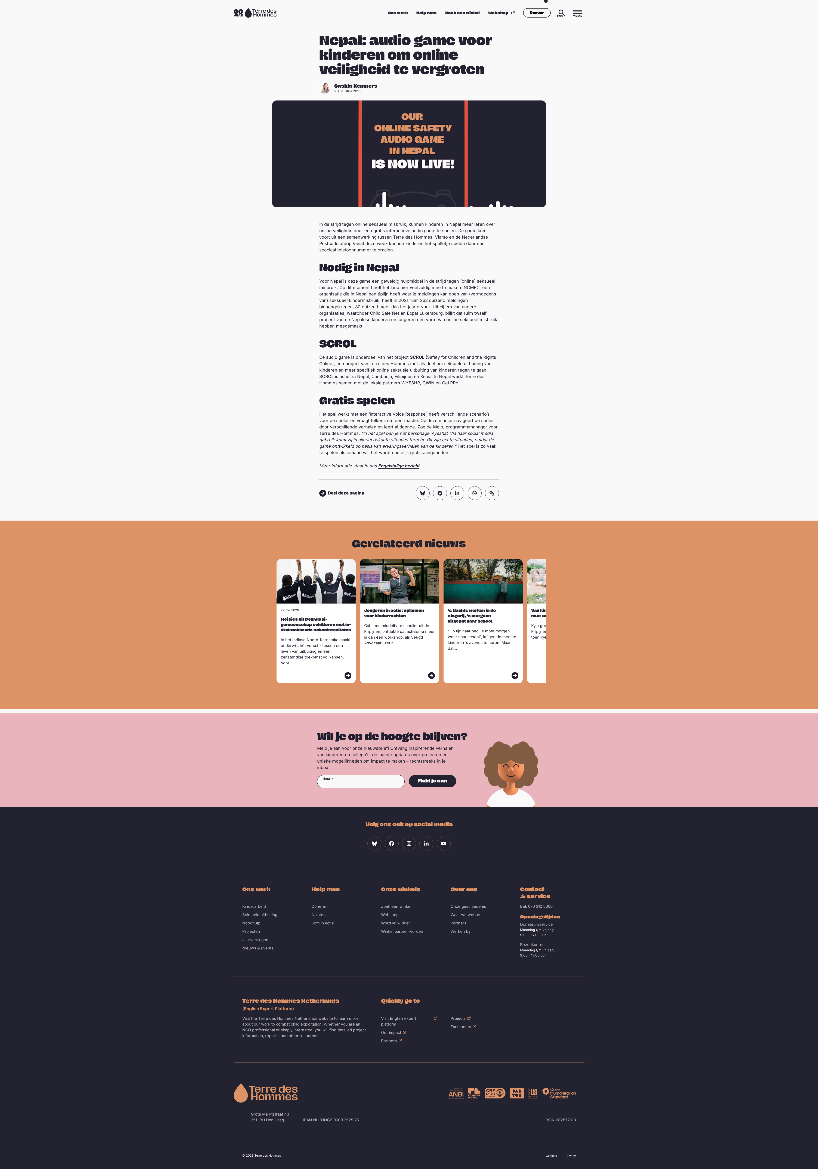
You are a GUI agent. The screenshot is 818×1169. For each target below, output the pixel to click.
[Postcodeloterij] (474, 1093)
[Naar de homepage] (266, 1093)
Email (327, 778)
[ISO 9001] (533, 1093)
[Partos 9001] (517, 1093)
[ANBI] (456, 1093)
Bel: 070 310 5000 (536, 906)
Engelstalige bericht (398, 465)
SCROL (417, 357)
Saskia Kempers (355, 85)
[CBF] (495, 1093)
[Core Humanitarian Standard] (559, 1093)
